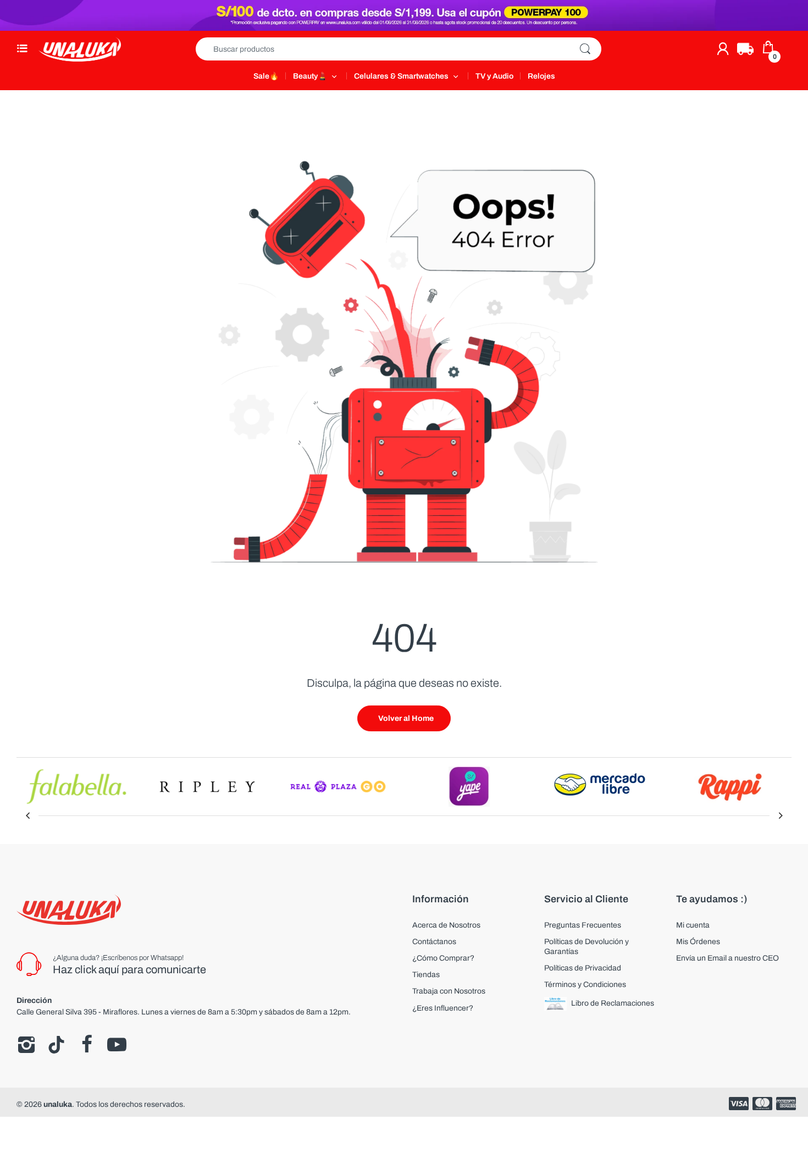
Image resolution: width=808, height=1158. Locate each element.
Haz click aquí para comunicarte (129, 969)
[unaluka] (79, 49)
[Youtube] (116, 1045)
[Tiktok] (56, 1045)
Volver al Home (406, 718)
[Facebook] (86, 1045)
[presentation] (27, 815)
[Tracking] (745, 49)
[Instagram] (26, 1045)
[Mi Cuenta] (723, 49)
